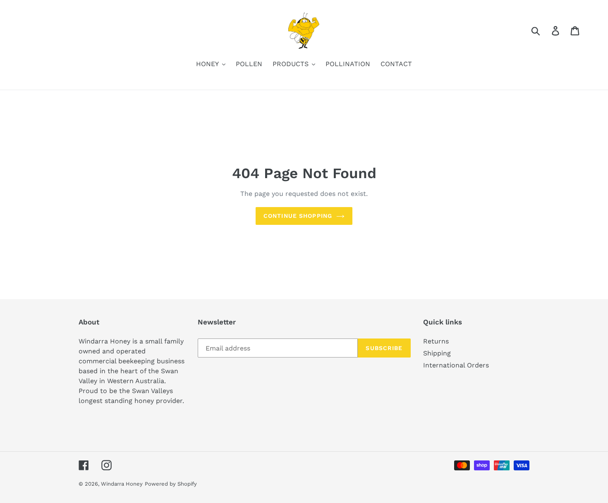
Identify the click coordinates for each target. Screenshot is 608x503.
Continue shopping (297, 215)
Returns (436, 341)
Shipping (437, 353)
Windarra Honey (122, 484)
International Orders (456, 365)
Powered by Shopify (171, 484)
